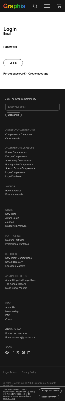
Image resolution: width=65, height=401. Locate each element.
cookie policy (9, 398)
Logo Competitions (15, 172)
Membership (11, 311)
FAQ (7, 315)
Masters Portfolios (14, 239)
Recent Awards (13, 190)
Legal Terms (9, 372)
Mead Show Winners (16, 287)
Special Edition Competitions (20, 168)
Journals (9, 222)
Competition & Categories (18, 134)
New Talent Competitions (18, 257)
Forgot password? (15, 73)
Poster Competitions (16, 152)
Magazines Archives (15, 225)
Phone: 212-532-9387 (16, 333)
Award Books (12, 217)
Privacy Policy (29, 372)
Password (10, 46)
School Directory (14, 261)
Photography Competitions (19, 164)
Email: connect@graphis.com (20, 337)
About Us (10, 307)
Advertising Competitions (18, 160)
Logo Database (13, 176)
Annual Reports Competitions (20, 280)
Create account (38, 73)
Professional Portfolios (17, 244)
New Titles (10, 213)
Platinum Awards (14, 194)
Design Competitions (16, 156)
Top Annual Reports (15, 283)
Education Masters (15, 266)
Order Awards (12, 138)
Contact (9, 319)
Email (7, 33)
